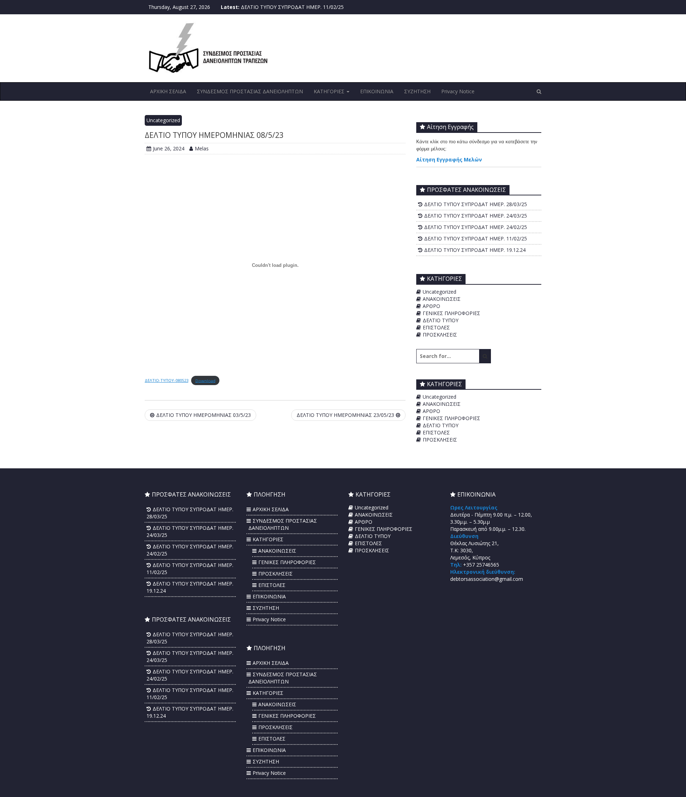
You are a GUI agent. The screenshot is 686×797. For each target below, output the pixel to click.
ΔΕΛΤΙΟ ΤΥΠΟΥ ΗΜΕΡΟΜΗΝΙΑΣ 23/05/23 (345, 415)
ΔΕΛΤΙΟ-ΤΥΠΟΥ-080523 (166, 380)
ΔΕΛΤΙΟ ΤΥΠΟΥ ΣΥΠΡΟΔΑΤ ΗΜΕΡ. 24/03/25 (475, 215)
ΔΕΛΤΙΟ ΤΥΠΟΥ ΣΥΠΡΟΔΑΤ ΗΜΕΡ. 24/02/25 (475, 227)
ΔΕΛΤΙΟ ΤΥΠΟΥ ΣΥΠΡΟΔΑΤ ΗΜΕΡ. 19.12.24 (475, 249)
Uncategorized (163, 120)
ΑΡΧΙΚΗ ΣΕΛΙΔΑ (168, 91)
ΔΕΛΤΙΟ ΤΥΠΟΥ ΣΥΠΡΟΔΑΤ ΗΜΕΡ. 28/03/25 (475, 204)
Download (205, 380)
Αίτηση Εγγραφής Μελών (449, 159)
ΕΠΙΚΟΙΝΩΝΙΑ (376, 91)
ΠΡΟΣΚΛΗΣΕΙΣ (440, 334)
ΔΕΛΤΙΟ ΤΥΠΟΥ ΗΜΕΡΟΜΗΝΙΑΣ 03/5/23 (203, 415)
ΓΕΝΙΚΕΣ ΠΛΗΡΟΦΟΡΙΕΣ (451, 313)
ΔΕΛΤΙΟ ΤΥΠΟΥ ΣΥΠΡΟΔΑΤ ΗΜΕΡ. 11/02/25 (292, 7)
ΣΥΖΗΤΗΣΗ (417, 91)
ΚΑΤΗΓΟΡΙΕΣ (330, 91)
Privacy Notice (457, 91)
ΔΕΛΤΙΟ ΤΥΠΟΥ (440, 320)
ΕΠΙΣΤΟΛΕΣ (436, 327)
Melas (202, 148)
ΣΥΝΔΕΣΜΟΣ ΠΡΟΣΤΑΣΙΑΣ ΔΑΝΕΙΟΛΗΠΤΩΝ (250, 91)
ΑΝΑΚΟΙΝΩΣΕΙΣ (442, 298)
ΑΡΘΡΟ (431, 306)
